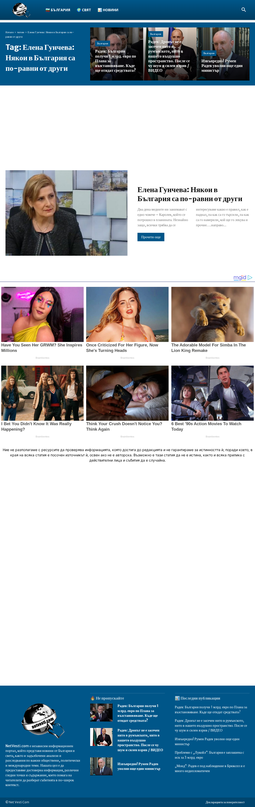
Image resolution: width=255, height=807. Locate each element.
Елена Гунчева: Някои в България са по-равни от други (189, 194)
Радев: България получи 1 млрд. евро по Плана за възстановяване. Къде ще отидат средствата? (138, 713)
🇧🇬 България (58, 9)
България (102, 43)
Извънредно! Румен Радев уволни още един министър (139, 766)
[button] (244, 10)
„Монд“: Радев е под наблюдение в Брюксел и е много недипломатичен (210, 768)
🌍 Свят (84, 9)
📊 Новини (108, 9)
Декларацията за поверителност (225, 802)
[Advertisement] (127, 123)
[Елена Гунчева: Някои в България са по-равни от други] (66, 213)
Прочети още (151, 237)
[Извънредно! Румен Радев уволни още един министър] (223, 54)
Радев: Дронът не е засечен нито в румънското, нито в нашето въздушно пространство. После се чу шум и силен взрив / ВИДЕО (140, 740)
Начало (9, 32)
